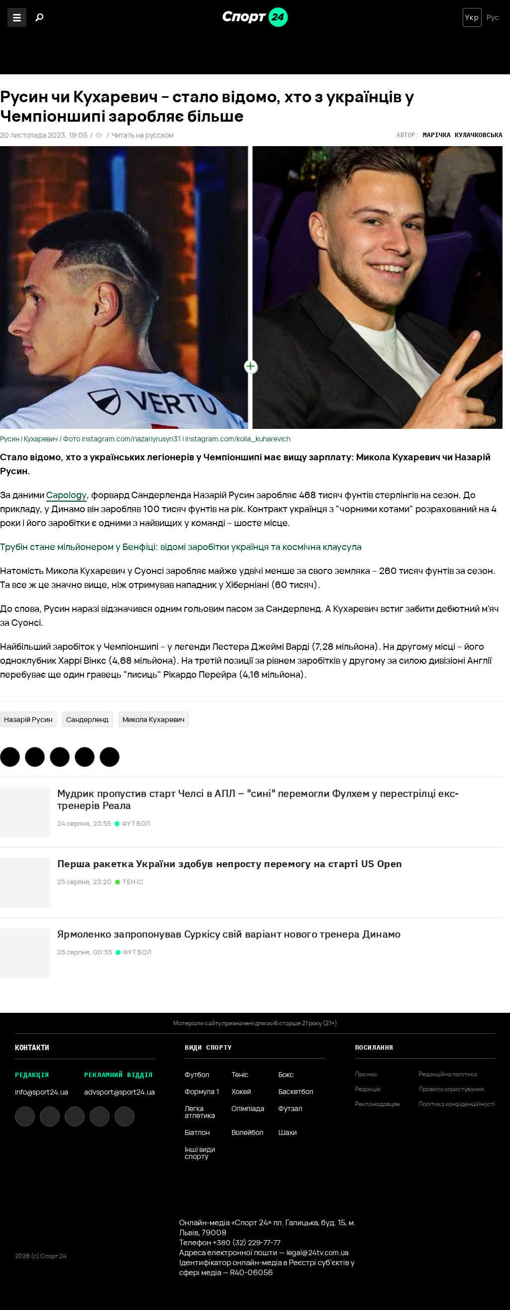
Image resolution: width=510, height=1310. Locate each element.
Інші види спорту (200, 1153)
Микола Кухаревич (153, 719)
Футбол (197, 1074)
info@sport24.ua (41, 1092)
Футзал (290, 1109)
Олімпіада (248, 1109)
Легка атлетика (200, 1112)
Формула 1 (202, 1091)
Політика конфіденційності (457, 1104)
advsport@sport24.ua (119, 1092)
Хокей (241, 1091)
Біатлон (197, 1132)
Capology (66, 495)
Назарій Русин (28, 719)
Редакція (367, 1089)
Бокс (286, 1074)
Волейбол (247, 1132)
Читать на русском (142, 135)
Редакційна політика (448, 1074)
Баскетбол (295, 1091)
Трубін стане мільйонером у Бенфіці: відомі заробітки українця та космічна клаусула (181, 547)
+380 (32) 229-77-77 (246, 1242)
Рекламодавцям (377, 1104)
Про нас (366, 1074)
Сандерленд (87, 719)
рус (493, 17)
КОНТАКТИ (32, 1047)
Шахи (287, 1132)
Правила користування (451, 1089)
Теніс (240, 1074)
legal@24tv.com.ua (317, 1252)
